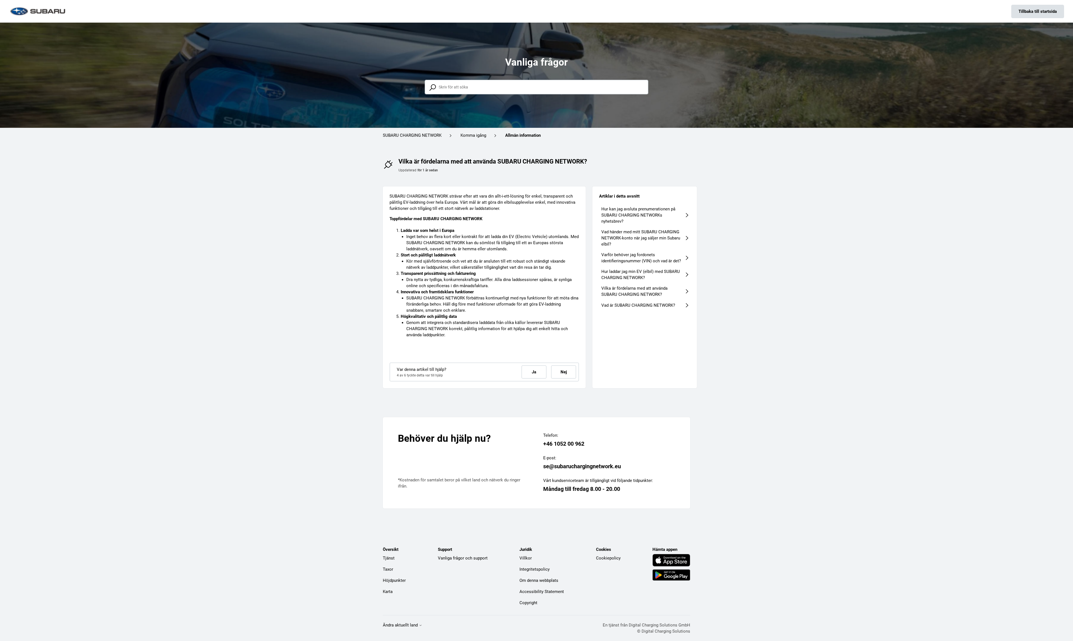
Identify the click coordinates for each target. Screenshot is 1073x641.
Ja (534, 371)
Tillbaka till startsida (1038, 11)
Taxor (388, 569)
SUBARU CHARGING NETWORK (412, 135)
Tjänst (389, 558)
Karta (388, 591)
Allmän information (523, 135)
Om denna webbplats (538, 580)
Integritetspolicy (534, 569)
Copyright (528, 602)
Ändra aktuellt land (401, 625)
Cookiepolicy (608, 558)
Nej (564, 371)
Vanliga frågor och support (463, 558)
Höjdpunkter (394, 580)
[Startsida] (38, 11)
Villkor (525, 558)
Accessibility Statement (541, 591)
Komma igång (473, 135)
